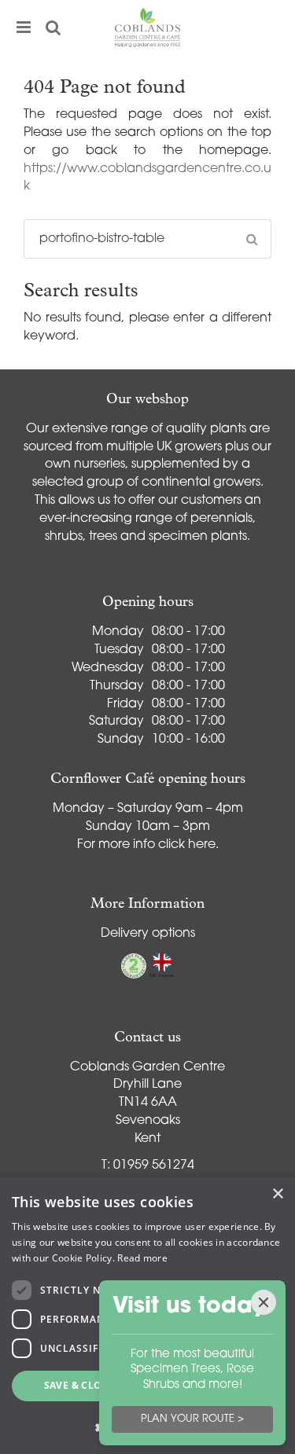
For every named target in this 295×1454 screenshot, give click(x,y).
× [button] (277, 1194)
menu (23, 27)
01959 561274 (153, 1165)
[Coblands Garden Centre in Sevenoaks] (148, 27)
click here (187, 845)
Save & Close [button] (79, 1385)
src (53, 27)
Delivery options (148, 933)
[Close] (263, 1302)
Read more (142, 1258)
